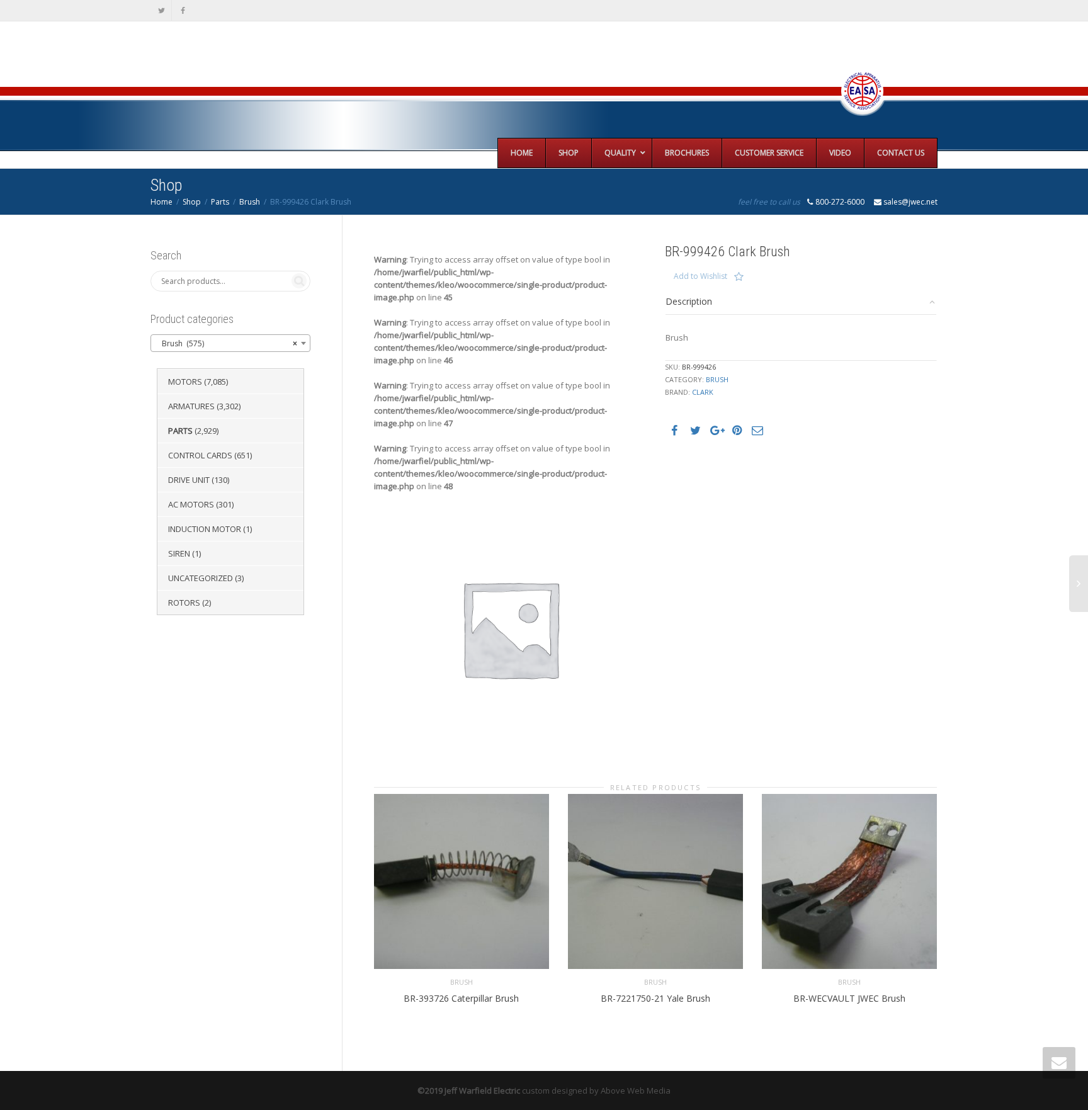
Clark (702, 392)
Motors (185, 381)
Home (161, 201)
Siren (179, 553)
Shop (192, 201)
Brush (249, 201)
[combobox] (230, 343)
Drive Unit (189, 479)
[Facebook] (183, 10)
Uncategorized (200, 578)
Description (689, 301)
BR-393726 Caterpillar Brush (461, 998)
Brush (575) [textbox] (226, 343)
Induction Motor (204, 529)
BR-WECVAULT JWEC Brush (849, 998)
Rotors (184, 602)
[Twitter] (161, 10)
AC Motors (191, 504)
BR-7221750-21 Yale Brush (655, 998)
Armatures (191, 406)
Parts (220, 201)
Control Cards (200, 455)
